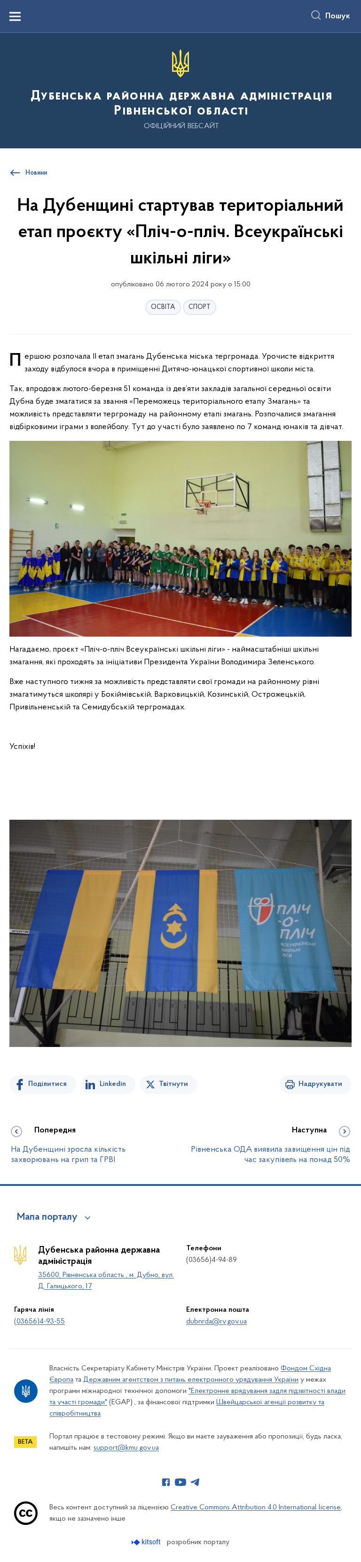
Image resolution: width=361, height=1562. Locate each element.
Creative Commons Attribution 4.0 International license (256, 1507)
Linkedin (113, 1084)
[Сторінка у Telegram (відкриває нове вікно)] (195, 1482)
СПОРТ (199, 307)
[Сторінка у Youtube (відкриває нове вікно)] (180, 1482)
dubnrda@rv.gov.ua (216, 1321)
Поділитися (47, 1084)
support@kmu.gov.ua (126, 1448)
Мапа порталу (47, 1217)
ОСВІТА (163, 307)
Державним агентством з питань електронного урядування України (190, 1380)
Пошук (337, 16)
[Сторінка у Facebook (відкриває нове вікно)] (166, 1482)
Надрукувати (320, 1084)
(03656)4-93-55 (39, 1321)
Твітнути (173, 1084)
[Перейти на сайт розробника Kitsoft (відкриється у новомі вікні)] (147, 1542)
